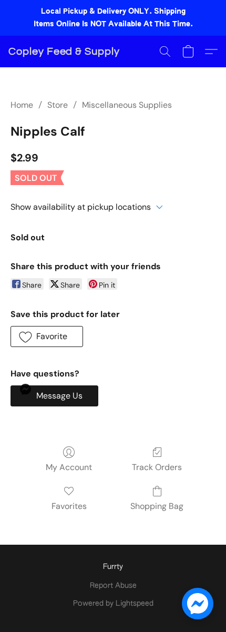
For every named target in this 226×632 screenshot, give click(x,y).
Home (22, 104)
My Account (69, 467)
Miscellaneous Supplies (127, 104)
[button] (64, 51)
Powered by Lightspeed (113, 603)
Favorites (69, 506)
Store (57, 104)
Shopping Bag (156, 506)
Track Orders (157, 467)
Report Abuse (113, 585)
